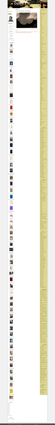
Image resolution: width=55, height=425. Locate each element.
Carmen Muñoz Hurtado (43, 236)
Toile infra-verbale (42, 226)
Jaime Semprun (42, 148)
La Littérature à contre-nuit (43, 78)
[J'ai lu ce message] (54, 424)
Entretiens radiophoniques (43, 54)
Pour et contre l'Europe (42, 108)
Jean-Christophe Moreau (43, 259)
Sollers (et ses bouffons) (42, 115)
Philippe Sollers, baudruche (43, 328)
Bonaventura (41, 132)
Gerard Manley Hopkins (43, 142)
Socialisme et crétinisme (43, 341)
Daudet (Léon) (41, 37)
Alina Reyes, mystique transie (43, 290)
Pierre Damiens (42, 278)
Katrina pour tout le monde (43, 357)
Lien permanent (17, 31)
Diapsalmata (41, 191)
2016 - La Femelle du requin (11, 229)
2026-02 (9, 410)
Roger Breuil (41, 170)
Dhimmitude (41, 44)
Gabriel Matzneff (42, 248)
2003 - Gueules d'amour (11, 79)
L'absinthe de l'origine (42, 199)
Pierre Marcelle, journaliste (43, 333)
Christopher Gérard (42, 238)
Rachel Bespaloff (42, 165)
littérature (22, 31)
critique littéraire (25, 31)
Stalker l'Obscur (42, 224)
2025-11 (9, 414)
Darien (41, 36)
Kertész (41, 73)
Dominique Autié (42, 243)
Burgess (41, 25)
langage (31, 31)
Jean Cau (41, 149)
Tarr (40, 120)
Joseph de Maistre (42, 153)
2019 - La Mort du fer (11, 331)
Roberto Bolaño (42, 167)
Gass (40, 59)
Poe (40, 107)
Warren (41, 125)
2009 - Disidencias (11, 167)
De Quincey (41, 38)
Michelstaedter (42, 97)
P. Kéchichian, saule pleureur (43, 323)
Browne (41, 24)
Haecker (41, 60)
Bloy (40, 19)
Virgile (41, 124)
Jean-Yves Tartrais (42, 265)
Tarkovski (41, 119)
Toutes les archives (10, 415)
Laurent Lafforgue (42, 267)
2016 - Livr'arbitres (11, 235)
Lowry (41, 85)
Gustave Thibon (42, 143)
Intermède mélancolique (43, 198)
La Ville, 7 (41, 209)
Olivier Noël (41, 277)
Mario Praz (41, 161)
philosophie (29, 31)
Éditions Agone (42, 390)
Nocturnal (41, 220)
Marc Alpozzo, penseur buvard (43, 315)
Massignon (41, 90)
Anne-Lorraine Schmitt (42, 348)
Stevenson (41, 118)
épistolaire (27, 32)
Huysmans (41, 67)
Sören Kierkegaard (42, 172)
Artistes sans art (42, 349)
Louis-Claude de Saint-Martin (43, 159)
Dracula (41, 48)
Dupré (41, 49)
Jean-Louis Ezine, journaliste (43, 308)
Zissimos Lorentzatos (42, 177)
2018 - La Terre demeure (11, 306)
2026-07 (9, 404)
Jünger (41, 72)
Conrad (41, 31)
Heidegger (41, 61)
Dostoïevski (41, 47)
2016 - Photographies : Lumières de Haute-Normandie (11, 253)
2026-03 (9, 409)
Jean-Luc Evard (42, 261)
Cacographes (41, 26)
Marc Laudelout (42, 271)
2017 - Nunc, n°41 (11, 295)
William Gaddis (42, 176)
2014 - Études (11, 218)
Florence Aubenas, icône (43, 295)
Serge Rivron (41, 284)
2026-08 (9, 403)
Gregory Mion (41, 253)
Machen (41, 86)
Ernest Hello (41, 138)
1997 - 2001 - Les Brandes (11, 48)
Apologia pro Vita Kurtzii (43, 13)
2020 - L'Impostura (11, 343)
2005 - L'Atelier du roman (11, 104)
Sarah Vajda (41, 283)
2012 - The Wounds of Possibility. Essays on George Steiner (11, 212)
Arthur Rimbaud (42, 130)
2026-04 (9, 408)
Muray (41, 101)
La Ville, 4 (41, 205)
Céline (41, 30)
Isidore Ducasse (42, 147)
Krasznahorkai (41, 74)
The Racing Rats (42, 225)
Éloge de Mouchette (42, 192)
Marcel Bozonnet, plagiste (43, 316)
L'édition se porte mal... (42, 359)
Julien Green (41, 155)
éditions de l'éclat (23, 32)
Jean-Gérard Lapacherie (42, 260)
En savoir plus (36, 424)
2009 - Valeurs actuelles (11, 180)
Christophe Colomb (42, 137)
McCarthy (41, 91)
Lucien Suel (41, 270)
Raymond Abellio (42, 166)
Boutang (41, 21)
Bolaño (41, 20)
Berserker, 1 (41, 184)
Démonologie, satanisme (43, 43)
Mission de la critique (42, 217)
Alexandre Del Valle (42, 232)
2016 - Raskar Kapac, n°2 (11, 259)
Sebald (41, 114)
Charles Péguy (41, 136)
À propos (9, 9)
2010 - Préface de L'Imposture (11, 199)
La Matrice (41, 79)
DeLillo (41, 42)
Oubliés (41, 103)
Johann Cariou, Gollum (42, 309)
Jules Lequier (41, 154)
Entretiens (41, 53)
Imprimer (30, 32)
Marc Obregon (41, 272)
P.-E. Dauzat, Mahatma (42, 324)
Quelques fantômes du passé (43, 375)
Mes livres (41, 96)
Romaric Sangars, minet (42, 338)
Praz (40, 109)
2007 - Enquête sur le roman (11, 142)
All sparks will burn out (42, 182)
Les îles (41, 84)
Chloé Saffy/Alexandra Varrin (43, 294)
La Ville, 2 (41, 203)
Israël (40, 69)
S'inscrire (12, 33)
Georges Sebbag (42, 249)
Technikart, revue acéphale (43, 342)
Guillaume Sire (42, 254)
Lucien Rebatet (42, 160)
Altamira (41, 183)
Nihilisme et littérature (42, 372)
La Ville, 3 (41, 204)
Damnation (41, 190)
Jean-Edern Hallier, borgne (43, 307)
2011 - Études (11, 205)
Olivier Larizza (42, 276)
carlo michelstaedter (35, 31)
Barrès (41, 15)
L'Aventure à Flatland (42, 358)
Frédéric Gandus (42, 247)
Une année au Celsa (42, 382)
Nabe (40, 102)
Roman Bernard (42, 282)
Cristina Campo (42, 32)
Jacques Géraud (42, 255)
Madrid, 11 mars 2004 (42, 371)
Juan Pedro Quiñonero (42, 266)
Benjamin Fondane (42, 131)
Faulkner (41, 55)
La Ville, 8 (41, 210)
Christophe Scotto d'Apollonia (43, 237)
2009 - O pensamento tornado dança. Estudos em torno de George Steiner (11, 174)
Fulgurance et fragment (42, 197)
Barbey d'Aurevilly (42, 14)
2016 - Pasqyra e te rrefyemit (11, 241)
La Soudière (41, 80)
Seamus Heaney (42, 171)
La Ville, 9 (41, 211)
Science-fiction (42, 113)
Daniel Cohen (41, 242)
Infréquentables (42, 68)
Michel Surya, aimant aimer (43, 320)
